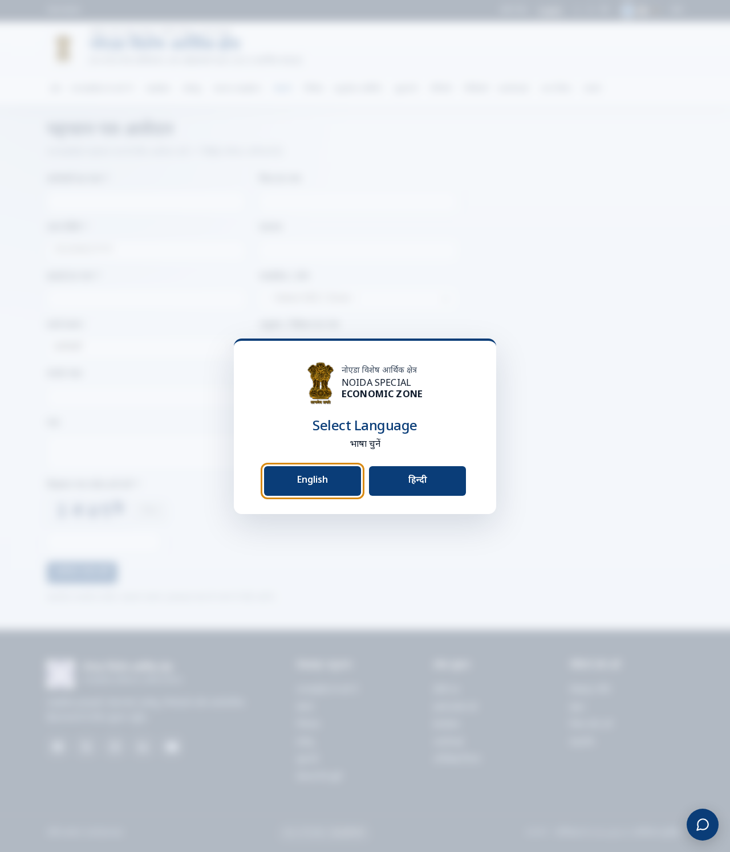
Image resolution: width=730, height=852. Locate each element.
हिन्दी (417, 480)
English (312, 480)
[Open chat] (703, 825)
